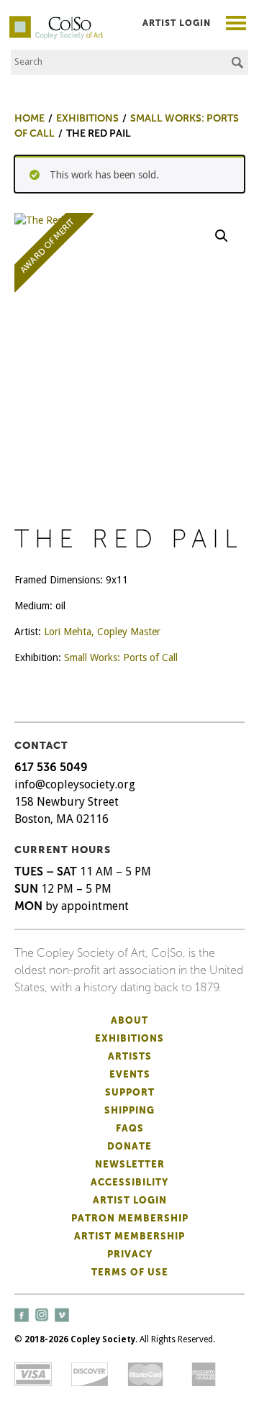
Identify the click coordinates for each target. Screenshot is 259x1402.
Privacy (130, 1254)
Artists (130, 1056)
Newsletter (130, 1164)
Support (130, 1092)
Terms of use (129, 1272)
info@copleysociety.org (74, 784)
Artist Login (176, 23)
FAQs (130, 1128)
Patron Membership (129, 1218)
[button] (222, 236)
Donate (129, 1146)
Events (129, 1074)
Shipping (129, 1110)
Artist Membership (129, 1236)
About (129, 1020)
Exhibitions (129, 1038)
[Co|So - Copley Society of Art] (56, 21)
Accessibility (129, 1182)
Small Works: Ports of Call (121, 657)
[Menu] (236, 25)
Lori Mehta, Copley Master (102, 631)
